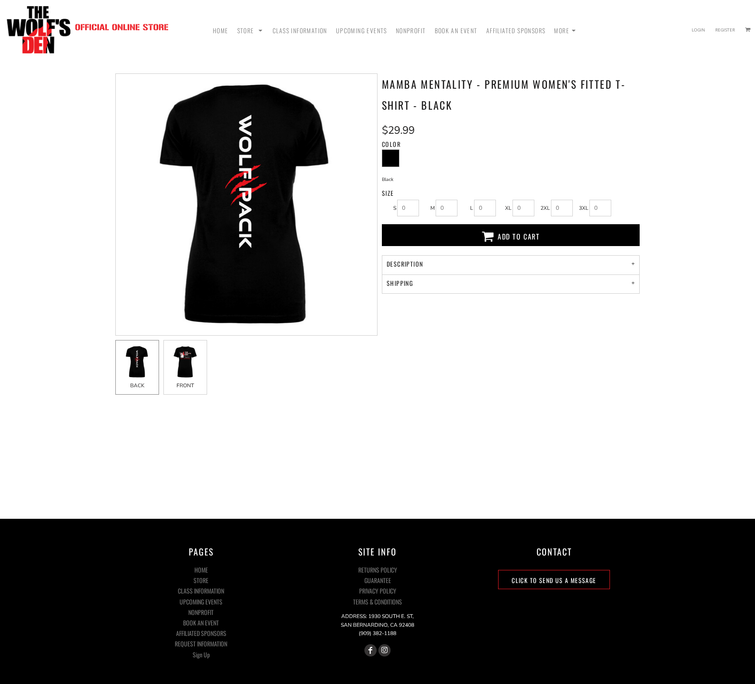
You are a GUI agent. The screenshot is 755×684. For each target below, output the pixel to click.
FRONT (185, 385)
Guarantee (377, 580)
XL (508, 208)
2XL (545, 208)
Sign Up (201, 654)
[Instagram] (384, 650)
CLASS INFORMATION (201, 590)
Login (698, 30)
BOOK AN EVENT (201, 622)
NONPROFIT (201, 612)
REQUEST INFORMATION (201, 643)
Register (725, 30)
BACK (137, 385)
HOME (201, 569)
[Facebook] (370, 650)
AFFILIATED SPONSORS (201, 633)
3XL (584, 208)
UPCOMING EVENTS (201, 601)
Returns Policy (377, 569)
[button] (250, 29)
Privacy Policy (377, 590)
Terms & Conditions (377, 601)
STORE (201, 580)
